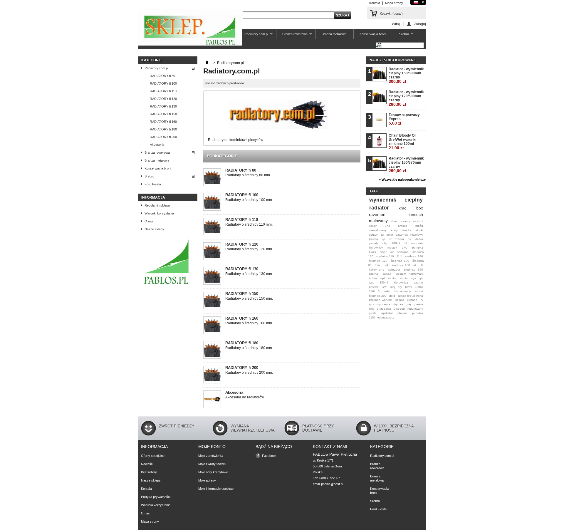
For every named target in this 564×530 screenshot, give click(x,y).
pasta (373, 313)
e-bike (392, 278)
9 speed (399, 308)
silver (383, 252)
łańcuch (416, 214)
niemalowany (378, 230)
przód (419, 225)
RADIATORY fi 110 (163, 91)
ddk (386, 265)
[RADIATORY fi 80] (212, 177)
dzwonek (402, 234)
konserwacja (403, 291)
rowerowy (416, 234)
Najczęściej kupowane (393, 60)
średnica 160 (401, 265)
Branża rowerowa (292, 35)
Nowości (147, 464)
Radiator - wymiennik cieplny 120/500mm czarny (406, 98)
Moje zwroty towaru (212, 464)
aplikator (387, 313)
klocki (419, 230)
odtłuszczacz (386, 317)
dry (400, 287)
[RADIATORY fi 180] (212, 350)
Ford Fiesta (153, 184)
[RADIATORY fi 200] (212, 375)
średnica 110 (385, 256)
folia (377, 265)
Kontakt (374, 3)
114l (399, 256)
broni (408, 287)
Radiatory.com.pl (253, 35)
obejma (402, 313)
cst (410, 239)
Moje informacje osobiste (216, 488)
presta (418, 304)
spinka (399, 299)
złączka (398, 304)
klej (392, 287)
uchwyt (373, 234)
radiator (379, 208)
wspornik (417, 243)
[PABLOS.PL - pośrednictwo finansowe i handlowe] (166, 285)
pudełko (417, 313)
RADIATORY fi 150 (163, 114)
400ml (373, 278)
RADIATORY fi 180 (163, 129)
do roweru (396, 239)
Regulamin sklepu (157, 205)
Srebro (401, 35)
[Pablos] (190, 27)
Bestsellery (149, 472)
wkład (387, 291)
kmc (402, 208)
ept (382, 278)
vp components (379, 304)
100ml (396, 243)
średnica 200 (378, 295)
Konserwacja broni (373, 34)
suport (418, 291)
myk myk (417, 278)
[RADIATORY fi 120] (212, 251)
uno (387, 225)
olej (384, 243)
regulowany (415, 308)
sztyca (387, 273)
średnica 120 (378, 260)
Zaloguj (420, 24)
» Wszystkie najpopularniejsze (402, 179)
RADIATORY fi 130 (163, 106)
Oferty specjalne (152, 455)
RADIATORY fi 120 (163, 98)
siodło (404, 278)
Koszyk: (391, 13)
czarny (405, 221)
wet (371, 282)
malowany (378, 220)
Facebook (269, 455)
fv (422, 299)
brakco (402, 225)
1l (422, 265)
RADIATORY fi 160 (163, 121)
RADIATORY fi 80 (162, 76)
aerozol (418, 221)
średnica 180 (414, 256)
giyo (404, 247)
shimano (403, 252)
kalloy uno (376, 269)
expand (412, 299)
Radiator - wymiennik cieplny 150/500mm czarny (406, 75)
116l (372, 291)
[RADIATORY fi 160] (212, 325)
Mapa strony (394, 3)
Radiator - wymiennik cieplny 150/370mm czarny (406, 164)
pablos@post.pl (332, 484)
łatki (371, 308)
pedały (373, 243)
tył (382, 234)
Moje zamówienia (210, 455)
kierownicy (376, 247)
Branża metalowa (334, 34)
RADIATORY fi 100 (163, 83)
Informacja (153, 197)
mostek (392, 247)
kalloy (373, 225)
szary (394, 230)
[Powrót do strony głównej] (207, 63)
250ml (384, 282)
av (392, 252)
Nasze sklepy (154, 229)
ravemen (377, 214)
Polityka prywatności (155, 497)
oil (405, 243)
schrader (394, 269)
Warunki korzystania (159, 213)
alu (415, 265)
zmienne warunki (380, 299)
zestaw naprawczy (409, 273)
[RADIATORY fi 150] (212, 301)
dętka (419, 239)
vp (383, 239)
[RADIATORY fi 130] (212, 276)
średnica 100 (400, 260)
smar (390, 234)
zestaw (373, 287)
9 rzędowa (384, 308)
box (419, 208)
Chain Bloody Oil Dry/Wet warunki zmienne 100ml (402, 141)
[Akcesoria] (212, 399)
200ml (419, 287)
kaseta (373, 239)
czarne (418, 282)
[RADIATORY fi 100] (212, 202)
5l (379, 291)
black (372, 252)
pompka (417, 247)
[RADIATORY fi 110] (212, 227)
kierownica (401, 282)
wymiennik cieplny (396, 200)
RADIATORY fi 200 (163, 137)
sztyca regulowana (410, 295)
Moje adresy (207, 480)
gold (392, 295)
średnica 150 (413, 269)
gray (409, 304)
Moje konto (212, 446)
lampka (407, 230)
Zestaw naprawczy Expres (404, 119)
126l (384, 287)
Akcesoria (157, 144)
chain (394, 221)
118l (372, 317)
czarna (373, 273)
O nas (149, 221)
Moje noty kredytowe (213, 472)
